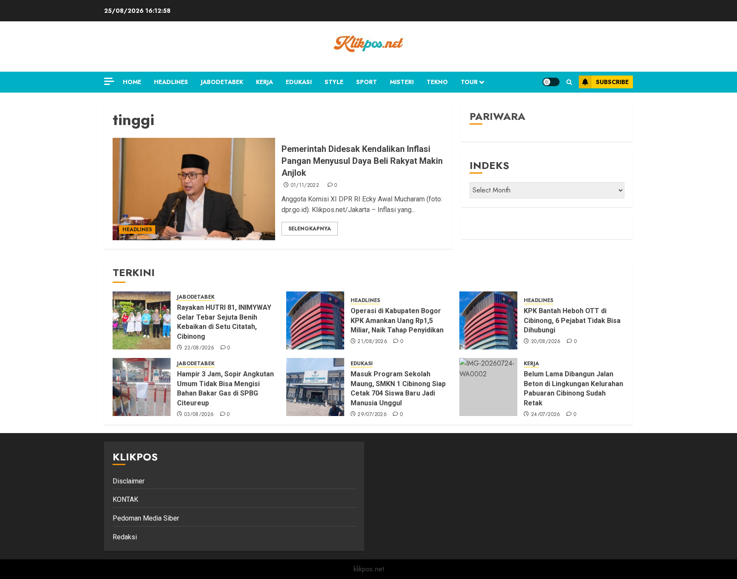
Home (132, 82)
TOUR (469, 82)
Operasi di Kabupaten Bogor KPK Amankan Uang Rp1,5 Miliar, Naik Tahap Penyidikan (398, 320)
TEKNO (437, 82)
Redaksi (125, 537)
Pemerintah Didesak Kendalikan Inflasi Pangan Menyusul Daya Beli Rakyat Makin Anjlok (362, 161)
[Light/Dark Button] (551, 82)
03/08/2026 (199, 414)
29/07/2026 (372, 414)
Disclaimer (129, 481)
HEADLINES (171, 82)
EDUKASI (299, 82)
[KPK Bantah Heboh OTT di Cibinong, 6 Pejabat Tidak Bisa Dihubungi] (488, 320)
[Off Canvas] (109, 81)
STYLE (334, 82)
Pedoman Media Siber (146, 518)
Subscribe (612, 82)
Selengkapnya (309, 229)
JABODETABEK (222, 82)
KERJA (264, 82)
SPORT (366, 82)
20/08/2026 (546, 341)
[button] (569, 82)
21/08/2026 (372, 341)
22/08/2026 (199, 348)
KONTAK (125, 499)
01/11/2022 (305, 185)
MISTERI (402, 82)
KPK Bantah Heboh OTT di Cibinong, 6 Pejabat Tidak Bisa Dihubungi (572, 320)
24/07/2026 (545, 414)
